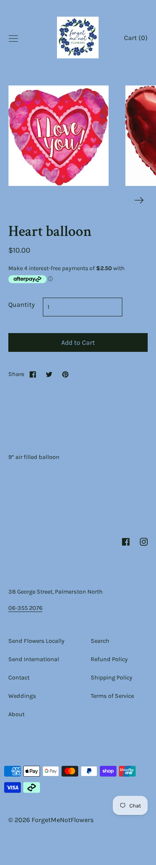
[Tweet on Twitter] (49, 374)
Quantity (21, 304)
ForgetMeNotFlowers (63, 820)
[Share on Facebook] (32, 374)
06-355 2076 (25, 608)
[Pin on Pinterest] (65, 374)
